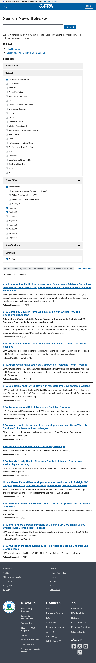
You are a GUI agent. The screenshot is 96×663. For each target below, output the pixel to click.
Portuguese (7, 585)
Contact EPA (77, 608)
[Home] (46, 6)
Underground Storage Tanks (62, 268)
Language (10, 253)
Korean (53, 581)
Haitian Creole (9, 581)
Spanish (53, 569)
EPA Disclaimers (79, 613)
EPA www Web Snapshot (28, 629)
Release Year (12, 65)
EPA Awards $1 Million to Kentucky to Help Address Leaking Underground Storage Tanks (45, 547)
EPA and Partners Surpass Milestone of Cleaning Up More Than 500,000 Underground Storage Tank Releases (44, 526)
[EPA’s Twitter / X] (79, 646)
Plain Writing (27, 644)
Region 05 (41, 268)
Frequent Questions (80, 627)
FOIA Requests (78, 622)
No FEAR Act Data (30, 639)
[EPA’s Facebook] (73, 646)
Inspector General (55, 613)
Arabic (6, 573)
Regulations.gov (53, 627)
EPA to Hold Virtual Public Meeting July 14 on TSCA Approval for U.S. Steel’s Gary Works (46, 505)
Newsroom (51, 622)
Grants (24, 635)
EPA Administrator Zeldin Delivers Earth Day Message (34, 446)
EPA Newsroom (14, 49)
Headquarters (12, 268)
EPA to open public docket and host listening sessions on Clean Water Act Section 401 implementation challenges (45, 427)
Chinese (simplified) (58, 573)
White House (52, 641)
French (53, 577)
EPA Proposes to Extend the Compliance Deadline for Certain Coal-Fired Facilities (44, 345)
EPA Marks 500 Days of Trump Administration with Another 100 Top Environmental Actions (41, 313)
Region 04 (27, 268)
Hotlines (75, 618)
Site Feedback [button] (78, 632)
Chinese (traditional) (12, 577)
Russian (53, 585)
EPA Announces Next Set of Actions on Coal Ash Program (36, 407)
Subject (9, 73)
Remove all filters (85, 268)
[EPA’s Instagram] (79, 652)
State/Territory (13, 245)
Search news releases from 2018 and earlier (27, 53)
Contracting (26, 623)
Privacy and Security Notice (31, 650)
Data (48, 608)
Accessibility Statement (26, 610)
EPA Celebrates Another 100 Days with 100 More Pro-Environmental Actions (46, 386)
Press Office (12, 180)
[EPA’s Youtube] (85, 646)
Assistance (7, 569)
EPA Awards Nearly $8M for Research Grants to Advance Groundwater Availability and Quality (43, 463)
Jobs (48, 618)
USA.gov (50, 636)
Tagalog (6, 589)
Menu (89, 6)
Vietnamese (55, 589)
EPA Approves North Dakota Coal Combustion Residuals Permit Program (45, 364)
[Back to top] (89, 656)
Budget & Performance (27, 617)
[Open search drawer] (5, 6)
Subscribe (51, 632)
